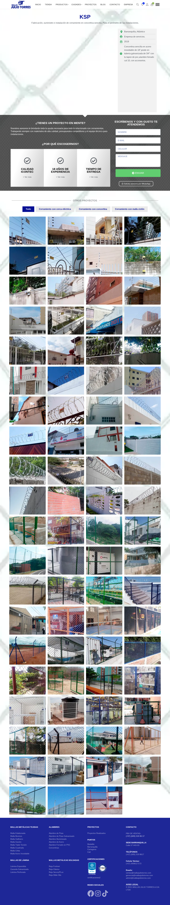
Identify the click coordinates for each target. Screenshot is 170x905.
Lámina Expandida (18, 866)
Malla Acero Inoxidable (19, 854)
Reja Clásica (54, 869)
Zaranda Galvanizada (19, 869)
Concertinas (54, 848)
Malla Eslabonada (17, 833)
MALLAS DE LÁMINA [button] (19, 860)
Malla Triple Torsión (18, 845)
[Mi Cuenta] (147, 4)
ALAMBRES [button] (54, 827)
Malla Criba (15, 851)
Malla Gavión (15, 842)
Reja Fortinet (54, 866)
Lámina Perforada (18, 872)
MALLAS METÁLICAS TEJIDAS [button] (24, 827)
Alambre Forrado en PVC (59, 845)
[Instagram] (98, 893)
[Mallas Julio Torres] (20, 4)
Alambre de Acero (56, 842)
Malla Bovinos (16, 836)
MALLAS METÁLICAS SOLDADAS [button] (64, 860)
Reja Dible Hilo (55, 875)
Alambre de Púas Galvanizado (61, 836)
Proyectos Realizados (96, 833)
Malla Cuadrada (17, 848)
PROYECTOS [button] (93, 827)
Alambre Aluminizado (58, 839)
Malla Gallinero (16, 839)
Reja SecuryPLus (56, 872)
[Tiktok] (105, 893)
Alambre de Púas (56, 833)
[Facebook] (90, 893)
